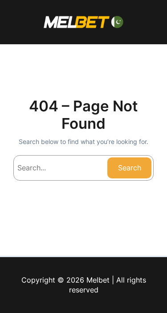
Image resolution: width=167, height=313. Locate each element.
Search (129, 167)
